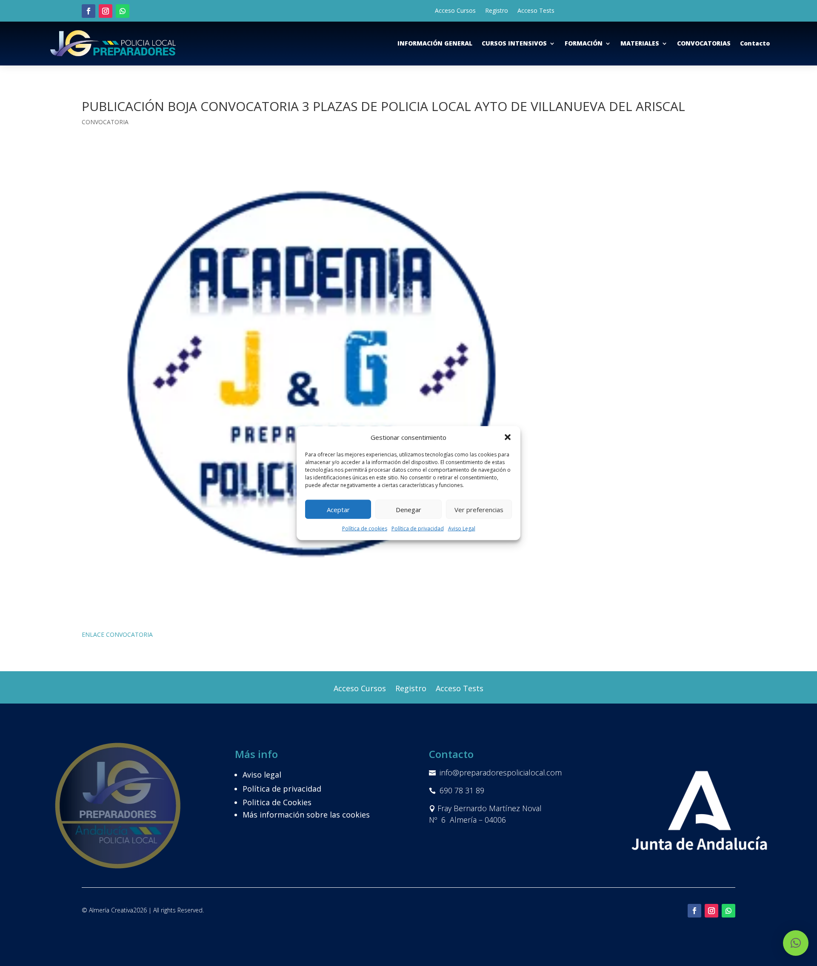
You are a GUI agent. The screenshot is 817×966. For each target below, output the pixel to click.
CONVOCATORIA (105, 122)
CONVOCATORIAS (704, 43)
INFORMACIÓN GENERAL (434, 43)
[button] (507, 437)
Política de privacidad (417, 528)
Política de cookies (364, 528)
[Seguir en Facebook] (88, 11)
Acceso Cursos (455, 11)
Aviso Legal (461, 528)
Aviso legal (262, 774)
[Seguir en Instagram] (105, 11)
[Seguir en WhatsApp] (122, 11)
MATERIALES (639, 43)
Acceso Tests (535, 11)
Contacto (755, 43)
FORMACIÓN (584, 43)
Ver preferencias (478, 509)
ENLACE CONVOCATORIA (117, 634)
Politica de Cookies (277, 802)
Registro (496, 11)
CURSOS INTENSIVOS (514, 43)
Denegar (408, 509)
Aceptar (338, 509)
